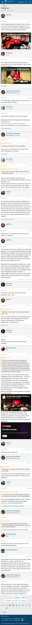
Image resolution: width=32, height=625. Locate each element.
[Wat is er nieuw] (26, 2)
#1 (30, 21)
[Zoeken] (30, 2)
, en (13, 506)
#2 (30, 59)
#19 (30, 556)
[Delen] (28, 21)
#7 (30, 198)
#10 (30, 290)
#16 (30, 488)
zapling (4, 10)
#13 (30, 354)
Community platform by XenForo (15, 623)
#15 (30, 463)
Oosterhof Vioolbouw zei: (8, 169)
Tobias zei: (4, 358)
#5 (30, 140)
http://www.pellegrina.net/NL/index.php (13, 123)
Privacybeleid (4, 620)
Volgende (16, 597)
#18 (30, 540)
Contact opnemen (6, 618)
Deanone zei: (5, 309)
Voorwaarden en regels (18, 618)
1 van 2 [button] (10, 597)
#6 (30, 165)
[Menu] (2, 2)
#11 (30, 306)
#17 (30, 517)
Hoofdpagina (16, 620)
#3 (30, 97)
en (8, 219)
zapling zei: (5, 466)
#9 (30, 246)
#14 (30, 449)
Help (11, 620)
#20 (30, 581)
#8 (30, 230)
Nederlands (5, 616)
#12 (30, 336)
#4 (30, 113)
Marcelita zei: (5, 143)
